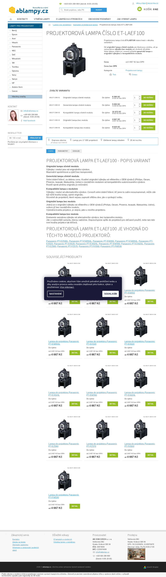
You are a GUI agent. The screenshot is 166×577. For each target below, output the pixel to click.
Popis (50, 151)
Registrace (153, 3)
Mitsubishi (16, 59)
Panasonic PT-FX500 (89, 246)
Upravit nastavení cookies (81, 567)
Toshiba (15, 67)
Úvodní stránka (11, 19)
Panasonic (16, 47)
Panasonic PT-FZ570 (67, 246)
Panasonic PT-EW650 (103, 241)
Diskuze (76, 151)
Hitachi (15, 42)
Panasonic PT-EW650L (126, 241)
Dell (13, 55)
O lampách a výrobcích (69, 19)
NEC (14, 51)
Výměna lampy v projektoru (64, 542)
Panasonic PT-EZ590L (57, 241)
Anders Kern (17, 87)
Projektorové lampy (134, 70)
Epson (14, 34)
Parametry (63, 151)
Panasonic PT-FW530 (111, 246)
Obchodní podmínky (99, 19)
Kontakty (22, 19)
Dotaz (134, 74)
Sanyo (14, 79)
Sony (14, 75)
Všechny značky (19, 96)
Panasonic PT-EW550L (80, 241)
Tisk (114, 74)
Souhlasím (110, 294)
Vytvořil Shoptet (152, 567)
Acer (14, 38)
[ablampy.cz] (28, 7)
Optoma (15, 71)
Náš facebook (29, 121)
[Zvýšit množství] (140, 96)
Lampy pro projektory (22, 26)
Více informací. (67, 287)
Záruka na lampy (19, 542)
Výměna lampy (42, 19)
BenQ (14, 30)
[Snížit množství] (140, 99)
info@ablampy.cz (30, 111)
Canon (15, 91)
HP (13, 83)
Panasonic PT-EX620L (132, 244)
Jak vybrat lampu (127, 19)
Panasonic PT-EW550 (109, 244)
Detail (75, 301)
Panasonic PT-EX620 (64, 244)
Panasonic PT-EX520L (87, 244)
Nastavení (55, 294)
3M (13, 63)
